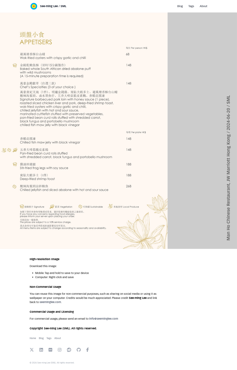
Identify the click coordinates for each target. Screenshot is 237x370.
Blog (41, 338)
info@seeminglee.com (103, 318)
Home (33, 338)
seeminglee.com (50, 302)
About (57, 338)
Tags (49, 338)
